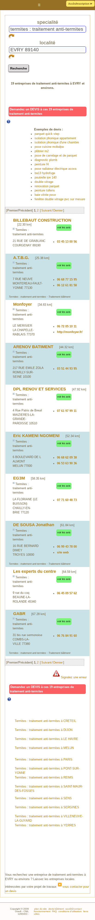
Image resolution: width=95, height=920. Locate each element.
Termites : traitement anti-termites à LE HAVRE (46, 739)
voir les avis (64, 227)
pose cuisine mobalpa (49, 146)
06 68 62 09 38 (67, 457)
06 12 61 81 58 (67, 285)
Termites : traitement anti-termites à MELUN (44, 748)
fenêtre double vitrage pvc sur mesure (60, 199)
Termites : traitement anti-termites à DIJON (43, 730)
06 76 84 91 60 (67, 635)
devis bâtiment (56, 909)
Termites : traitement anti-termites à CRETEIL (45, 721)
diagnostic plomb (46, 160)
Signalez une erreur (73, 677)
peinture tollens (45, 190)
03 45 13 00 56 (67, 241)
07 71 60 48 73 (67, 500)
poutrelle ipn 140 (45, 177)
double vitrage (44, 182)
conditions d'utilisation (70, 911)
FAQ (54, 911)
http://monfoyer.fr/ (70, 332)
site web (63, 552)
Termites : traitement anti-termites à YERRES (45, 825)
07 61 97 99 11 (67, 411)
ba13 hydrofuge (45, 173)
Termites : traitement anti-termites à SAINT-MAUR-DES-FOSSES (49, 789)
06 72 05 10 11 (67, 326)
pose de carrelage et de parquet (56, 155)
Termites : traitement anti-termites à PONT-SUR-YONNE (47, 771)
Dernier (58, 210)
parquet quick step (47, 134)
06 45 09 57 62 (67, 593)
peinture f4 (42, 164)
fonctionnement (42, 911)
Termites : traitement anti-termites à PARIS (43, 759)
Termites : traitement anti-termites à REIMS (44, 777)
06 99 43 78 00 (67, 546)
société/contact (73, 909)
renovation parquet (47, 186)
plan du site (40, 909)
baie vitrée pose (45, 194)
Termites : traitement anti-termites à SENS (43, 798)
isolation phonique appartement (55, 138)
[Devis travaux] (16, 5)
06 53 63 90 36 (67, 463)
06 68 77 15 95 (67, 279)
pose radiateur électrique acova (55, 168)
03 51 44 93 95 (67, 368)
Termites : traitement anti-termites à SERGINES (47, 807)
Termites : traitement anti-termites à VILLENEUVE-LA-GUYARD (49, 818)
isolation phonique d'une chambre (57, 142)
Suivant (46, 210)
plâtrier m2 (42, 151)
